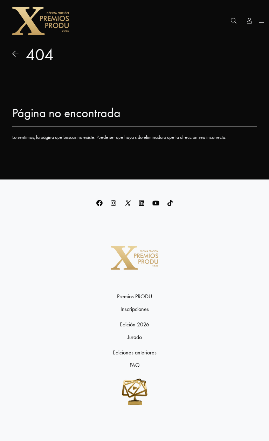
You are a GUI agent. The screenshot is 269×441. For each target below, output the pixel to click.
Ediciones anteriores (135, 352)
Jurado (134, 337)
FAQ (135, 365)
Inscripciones (134, 309)
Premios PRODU (134, 296)
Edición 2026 (134, 324)
